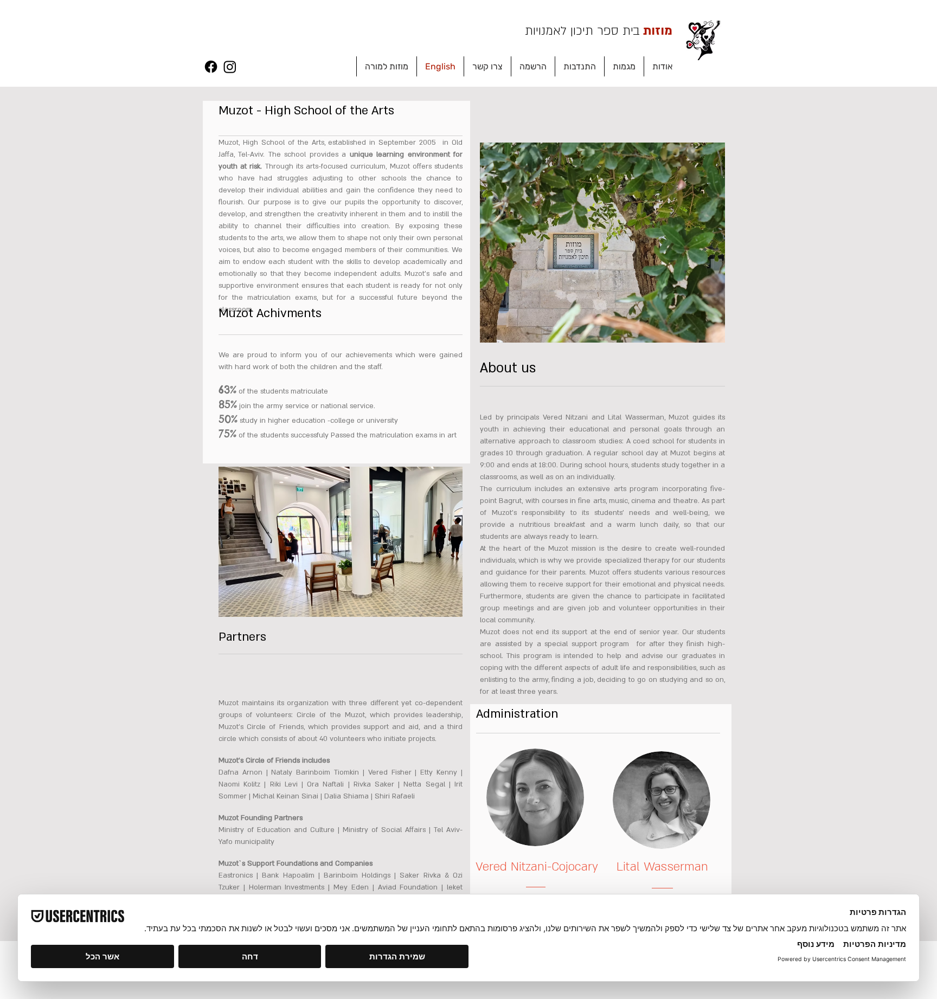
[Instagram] (230, 67)
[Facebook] (211, 67)
